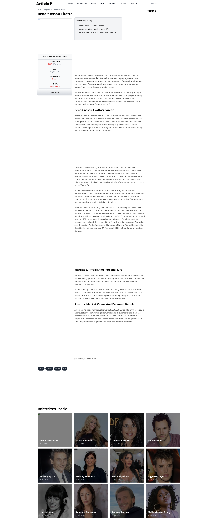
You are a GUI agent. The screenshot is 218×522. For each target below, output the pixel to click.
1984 (50, 64)
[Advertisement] (109, 57)
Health (133, 3)
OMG (102, 3)
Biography (82, 3)
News (93, 3)
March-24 (57, 64)
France (54, 79)
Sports (112, 3)
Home (70, 3)
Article (122, 3)
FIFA (64, 369)
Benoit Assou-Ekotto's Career (93, 25)
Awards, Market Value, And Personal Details (97, 32)
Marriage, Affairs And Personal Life (94, 29)
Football (49, 369)
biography (47, 10)
